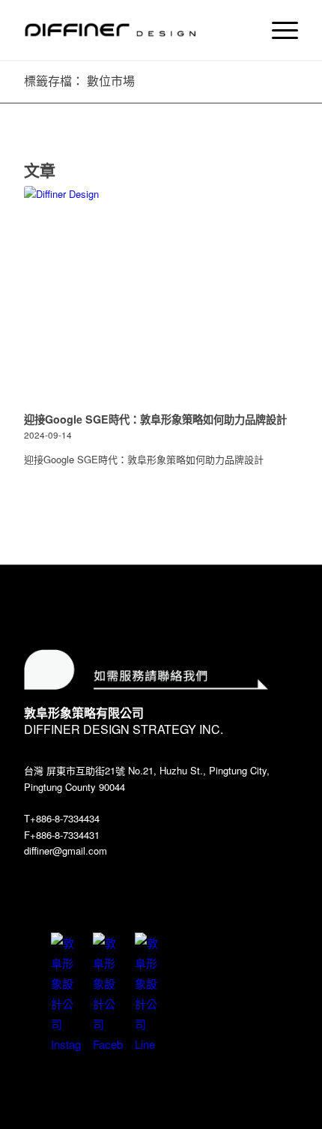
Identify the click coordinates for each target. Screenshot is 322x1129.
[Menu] (277, 30)
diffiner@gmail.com (65, 850)
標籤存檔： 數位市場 (79, 80)
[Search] (242, 30)
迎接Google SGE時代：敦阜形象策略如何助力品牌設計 (155, 419)
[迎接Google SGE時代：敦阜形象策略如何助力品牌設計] (161, 296)
